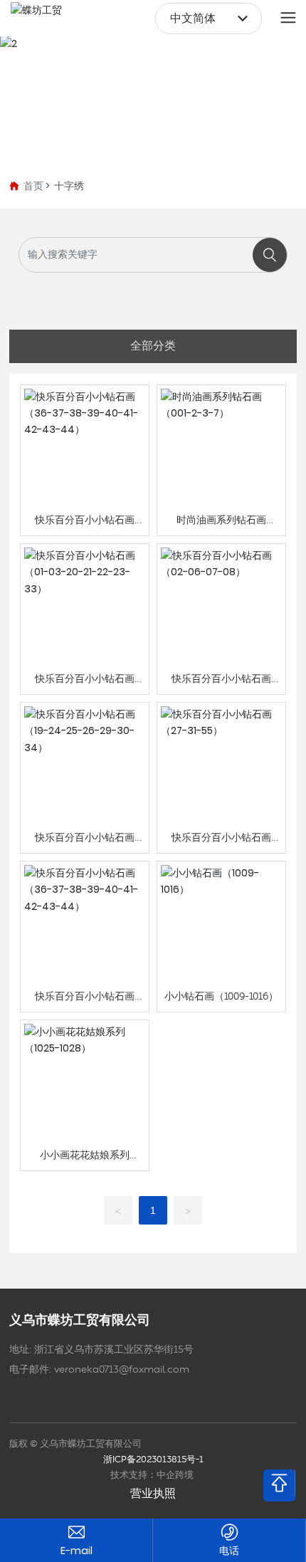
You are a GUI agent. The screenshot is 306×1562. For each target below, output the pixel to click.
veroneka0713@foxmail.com (121, 1369)
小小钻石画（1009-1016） (221, 996)
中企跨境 (175, 1475)
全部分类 (153, 346)
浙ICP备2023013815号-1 (153, 1459)
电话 (229, 1550)
